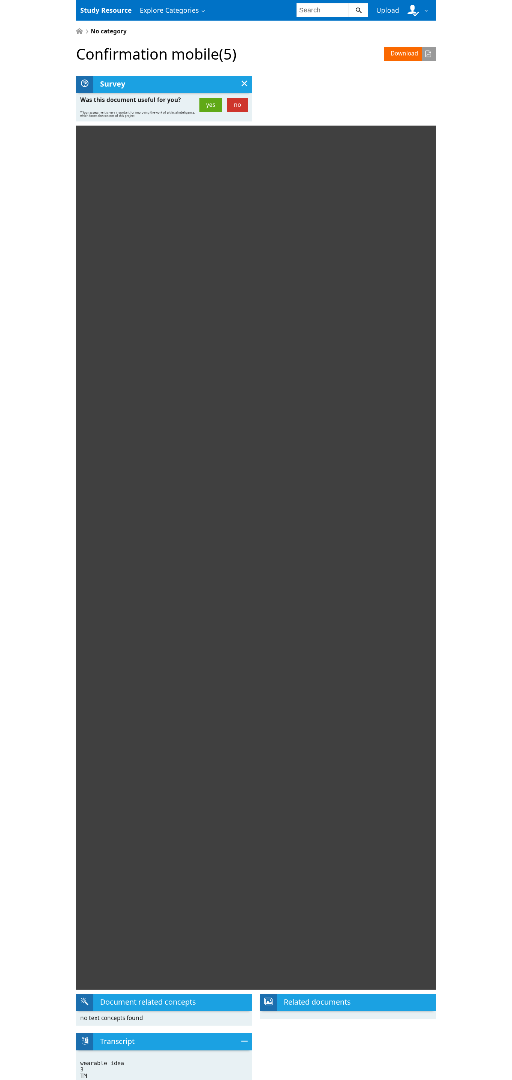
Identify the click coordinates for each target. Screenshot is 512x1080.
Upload (387, 10)
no (237, 105)
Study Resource (106, 10)
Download (404, 53)
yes (210, 105)
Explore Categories (169, 10)
